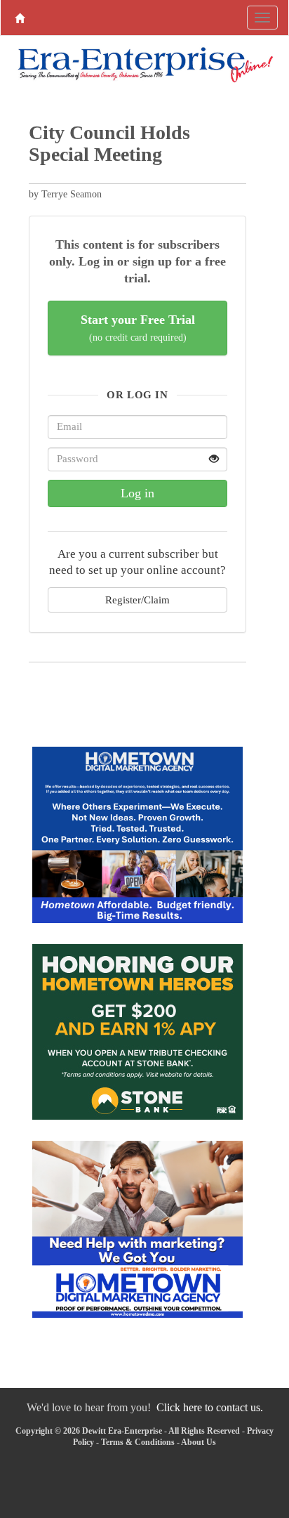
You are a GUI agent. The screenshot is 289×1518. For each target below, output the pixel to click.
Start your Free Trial (138, 328)
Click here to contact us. (209, 1407)
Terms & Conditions (138, 1442)
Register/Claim (137, 600)
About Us (198, 1442)
